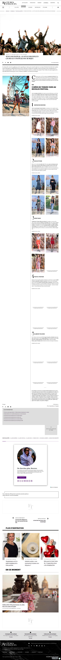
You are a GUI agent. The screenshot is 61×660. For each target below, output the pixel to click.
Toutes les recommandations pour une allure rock (13, 417)
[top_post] (30, 593)
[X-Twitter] (34, 645)
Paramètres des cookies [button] (52, 656)
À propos (33, 652)
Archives (4, 652)
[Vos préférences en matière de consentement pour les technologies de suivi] (59, 658)
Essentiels (13, 608)
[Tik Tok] (39, 645)
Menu (3, 7)
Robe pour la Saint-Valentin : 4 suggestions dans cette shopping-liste (51, 563)
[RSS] (44, 645)
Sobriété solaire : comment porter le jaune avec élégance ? (32, 563)
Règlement (12, 652)
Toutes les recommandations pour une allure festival (13, 415)
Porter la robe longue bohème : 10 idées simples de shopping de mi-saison (17, 412)
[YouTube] (36, 645)
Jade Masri (52, 406)
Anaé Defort (56, 62)
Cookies (27, 652)
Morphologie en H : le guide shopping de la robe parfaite (11, 563)
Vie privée (19, 652)
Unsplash (57, 406)
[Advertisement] (30, 507)
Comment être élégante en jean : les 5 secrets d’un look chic (21, 521)
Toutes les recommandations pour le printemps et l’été (14, 420)
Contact (40, 652)
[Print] (10, 62)
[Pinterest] (31, 645)
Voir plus (11, 637)
